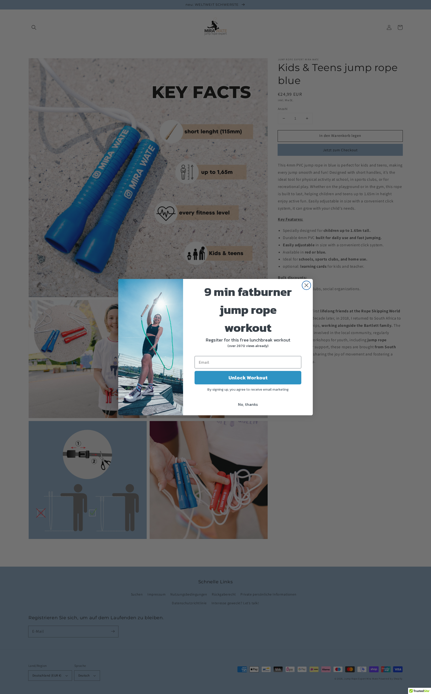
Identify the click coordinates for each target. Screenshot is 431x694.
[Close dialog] (306, 285)
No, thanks (248, 404)
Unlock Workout (248, 377)
